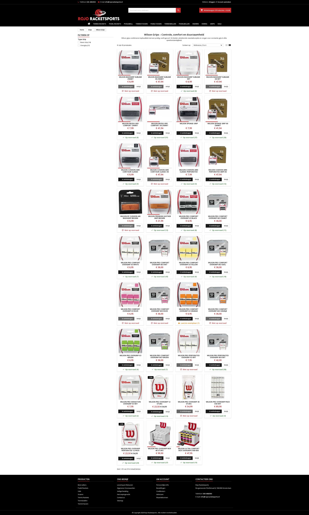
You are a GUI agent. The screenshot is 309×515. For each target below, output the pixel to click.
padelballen (184, 24)
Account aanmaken (224, 2)
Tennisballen (170, 24)
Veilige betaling (122, 491)
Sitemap (120, 501)
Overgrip (85, 45)
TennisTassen (142, 24)
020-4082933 (91, 2)
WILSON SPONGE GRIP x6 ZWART (217, 124)
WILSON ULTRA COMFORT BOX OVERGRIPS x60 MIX (188, 449)
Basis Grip (85, 42)
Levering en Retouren (125, 485)
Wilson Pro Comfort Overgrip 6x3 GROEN (159, 356)
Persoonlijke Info (162, 485)
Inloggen (212, 2)
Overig (204, 24)
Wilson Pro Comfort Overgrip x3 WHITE (130, 263)
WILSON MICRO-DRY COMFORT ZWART (130, 124)
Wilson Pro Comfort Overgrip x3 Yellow (188, 263)
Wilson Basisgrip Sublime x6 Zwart (159, 78)
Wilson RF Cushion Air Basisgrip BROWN (130, 217)
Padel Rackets (115, 24)
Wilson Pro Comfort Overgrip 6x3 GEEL (217, 263)
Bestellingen (160, 488)
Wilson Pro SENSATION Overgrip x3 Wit (130, 403)
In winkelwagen (127, 86)
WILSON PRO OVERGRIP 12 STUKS (159, 403)
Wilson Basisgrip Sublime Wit (188, 78)
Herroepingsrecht (123, 494)
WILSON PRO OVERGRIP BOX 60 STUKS (159, 449)
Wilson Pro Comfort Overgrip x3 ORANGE (188, 310)
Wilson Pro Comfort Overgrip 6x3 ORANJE (217, 310)
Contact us (121, 497)
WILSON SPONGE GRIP (189, 123)
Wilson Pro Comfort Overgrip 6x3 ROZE (159, 310)
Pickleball (128, 24)
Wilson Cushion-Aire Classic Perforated (188, 171)
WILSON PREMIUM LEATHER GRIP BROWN (159, 217)
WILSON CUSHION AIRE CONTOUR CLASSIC (130, 171)
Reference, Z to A (208, 45)
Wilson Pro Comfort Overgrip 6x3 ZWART (217, 217)
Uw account (162, 479)
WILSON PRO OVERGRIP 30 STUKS (188, 403)
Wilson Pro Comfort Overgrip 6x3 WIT (159, 263)
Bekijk (139, 86)
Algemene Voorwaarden (126, 488)
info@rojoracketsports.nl (114, 2)
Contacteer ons (204, 479)
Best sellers (82, 485)
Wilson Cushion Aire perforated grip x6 (217, 171)
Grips (212, 24)
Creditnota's (160, 491)
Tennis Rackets (99, 24)
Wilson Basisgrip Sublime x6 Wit (217, 78)
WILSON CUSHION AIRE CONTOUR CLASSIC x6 (159, 171)
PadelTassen (156, 24)
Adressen (159, 494)
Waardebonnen (162, 497)
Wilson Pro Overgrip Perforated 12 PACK (130, 449)
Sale (219, 24)
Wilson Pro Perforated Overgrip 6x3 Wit (218, 356)
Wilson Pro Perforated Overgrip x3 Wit (189, 356)
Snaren (195, 24)
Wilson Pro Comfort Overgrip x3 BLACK (188, 217)
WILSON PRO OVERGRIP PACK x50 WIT (218, 403)
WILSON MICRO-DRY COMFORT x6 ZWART (159, 124)
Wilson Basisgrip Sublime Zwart (130, 78)
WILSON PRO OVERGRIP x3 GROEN (130, 356)
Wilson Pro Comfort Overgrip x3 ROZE (130, 310)
